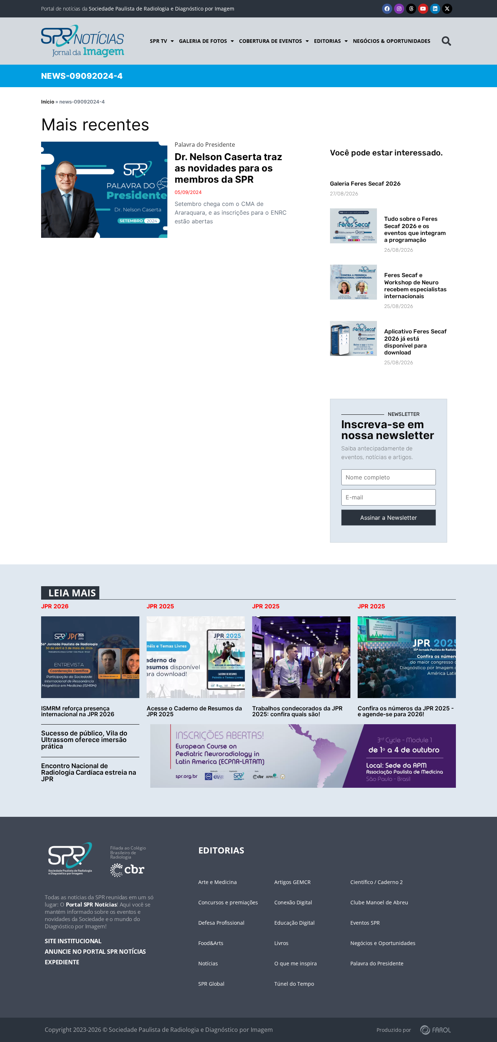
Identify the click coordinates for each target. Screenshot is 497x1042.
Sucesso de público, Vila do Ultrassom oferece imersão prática (84, 739)
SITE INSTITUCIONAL (73, 941)
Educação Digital (294, 922)
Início (47, 102)
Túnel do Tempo (294, 983)
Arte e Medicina (217, 882)
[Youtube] (423, 9)
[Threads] (411, 9)
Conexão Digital (293, 902)
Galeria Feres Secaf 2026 (365, 183)
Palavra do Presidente (376, 963)
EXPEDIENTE (62, 962)
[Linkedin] (435, 9)
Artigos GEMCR (292, 882)
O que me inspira (295, 963)
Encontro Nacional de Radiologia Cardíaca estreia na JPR (88, 772)
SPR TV (158, 40)
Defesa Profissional (221, 922)
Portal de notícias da (137, 8)
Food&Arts (210, 943)
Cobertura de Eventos (270, 40)
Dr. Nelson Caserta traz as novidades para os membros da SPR (228, 168)
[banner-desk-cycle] (303, 755)
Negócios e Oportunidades (383, 943)
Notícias (208, 963)
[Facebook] (387, 9)
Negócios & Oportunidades (391, 40)
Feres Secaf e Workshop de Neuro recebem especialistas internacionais (415, 286)
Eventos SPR (365, 922)
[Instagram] (399, 9)
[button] (446, 41)
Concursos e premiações (228, 902)
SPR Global (211, 983)
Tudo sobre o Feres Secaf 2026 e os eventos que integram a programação (415, 229)
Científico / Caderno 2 (376, 882)
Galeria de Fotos (203, 40)
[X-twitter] (447, 9)
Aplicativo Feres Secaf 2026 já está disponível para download (415, 342)
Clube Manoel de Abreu (379, 902)
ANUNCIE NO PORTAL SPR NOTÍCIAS (95, 952)
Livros (281, 943)
